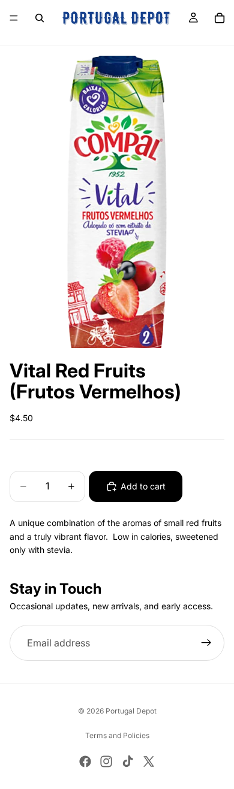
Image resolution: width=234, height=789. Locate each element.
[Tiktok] (128, 761)
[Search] (39, 18)
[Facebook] (85, 761)
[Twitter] (149, 761)
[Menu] (14, 18)
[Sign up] (206, 642)
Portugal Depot (131, 710)
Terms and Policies (117, 735)
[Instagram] (106, 761)
